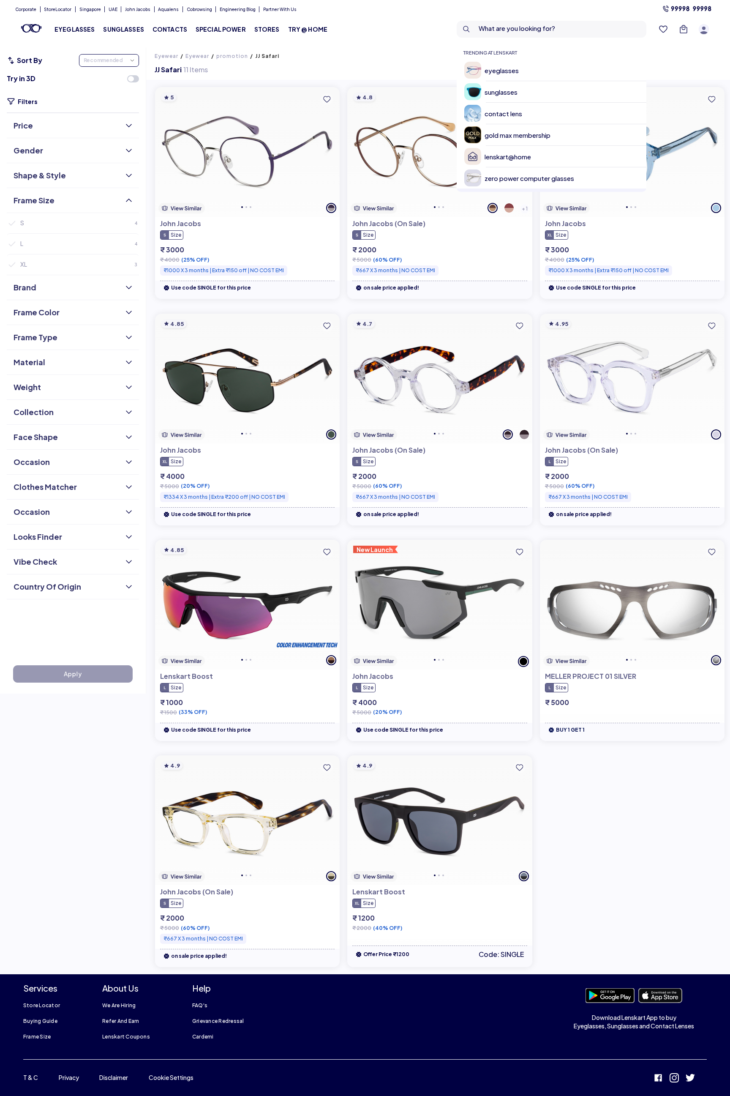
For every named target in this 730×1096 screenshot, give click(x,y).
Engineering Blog (238, 9)
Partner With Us (280, 9)
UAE (113, 9)
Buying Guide (40, 1021)
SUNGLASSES (123, 29)
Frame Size (37, 1036)
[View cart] (683, 29)
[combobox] (551, 29)
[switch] (133, 78)
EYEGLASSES (74, 29)
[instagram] (674, 1078)
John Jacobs (137, 9)
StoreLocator (57, 9)
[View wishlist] (663, 29)
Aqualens (168, 9)
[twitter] (690, 1078)
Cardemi (203, 1036)
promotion (232, 56)
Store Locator (41, 1005)
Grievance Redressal (218, 1021)
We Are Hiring (119, 1005)
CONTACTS (170, 29)
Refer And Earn (120, 1021)
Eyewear (166, 56)
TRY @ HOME (307, 29)
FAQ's (199, 1005)
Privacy (69, 1077)
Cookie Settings (171, 1077)
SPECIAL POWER (221, 29)
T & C (30, 1077)
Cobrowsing (199, 9)
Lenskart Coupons (126, 1036)
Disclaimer (113, 1077)
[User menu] (704, 29)
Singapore (90, 9)
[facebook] (658, 1078)
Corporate (25, 9)
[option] (554, 70)
